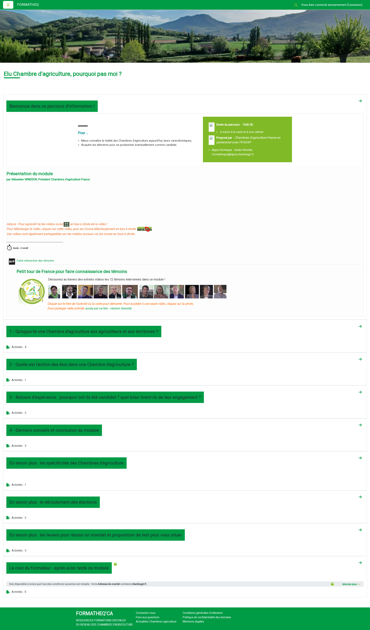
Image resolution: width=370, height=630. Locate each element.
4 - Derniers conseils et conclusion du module (54, 430)
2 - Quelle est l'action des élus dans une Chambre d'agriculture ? (71, 364)
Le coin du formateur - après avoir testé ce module (59, 567)
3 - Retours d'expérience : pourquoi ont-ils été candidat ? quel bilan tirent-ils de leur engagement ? (105, 397)
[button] (296, 5)
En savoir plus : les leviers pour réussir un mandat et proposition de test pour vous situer (95, 534)
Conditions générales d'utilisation (203, 612)
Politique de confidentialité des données (207, 617)
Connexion (354, 5)
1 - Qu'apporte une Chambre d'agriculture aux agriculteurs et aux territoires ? (83, 331)
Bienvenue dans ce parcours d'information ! (52, 106)
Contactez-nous (146, 612)
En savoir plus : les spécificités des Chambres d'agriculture (66, 462)
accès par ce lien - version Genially (108, 308)
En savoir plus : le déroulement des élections (53, 502)
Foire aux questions (147, 617)
